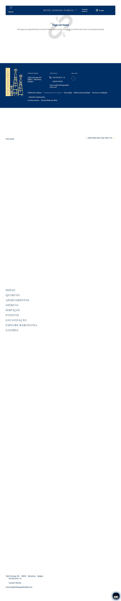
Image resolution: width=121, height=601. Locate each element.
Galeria (12, 330)
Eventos (12, 315)
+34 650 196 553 (15, 583)
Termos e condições (99, 93)
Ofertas (12, 305)
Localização (16, 320)
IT (110, 138)
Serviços (13, 310)
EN (93, 138)
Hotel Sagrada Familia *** (60, 10)
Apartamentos (17, 300)
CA (102, 138)
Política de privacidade (81, 93)
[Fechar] (10, 135)
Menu (11, 12)
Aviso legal (68, 93)
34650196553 (57, 81)
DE (89, 138)
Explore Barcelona (21, 325)
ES (98, 138)
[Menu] (11, 7)
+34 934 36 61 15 (58, 77)
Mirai (55, 100)
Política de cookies (35, 93)
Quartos (13, 295)
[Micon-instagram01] (73, 78)
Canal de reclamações (36, 97)
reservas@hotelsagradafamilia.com (19, 587)
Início (10, 290)
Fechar (10, 139)
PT (114, 138)
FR (106, 138)
